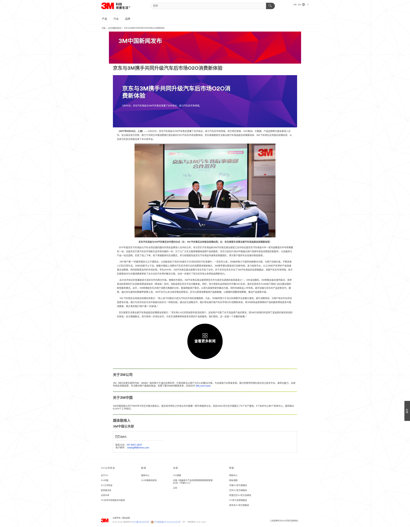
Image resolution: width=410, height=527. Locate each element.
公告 (175, 488)
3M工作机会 (106, 485)
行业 (116, 19)
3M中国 (104, 480)
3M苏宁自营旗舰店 (238, 500)
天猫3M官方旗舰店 (238, 485)
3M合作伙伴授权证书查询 (113, 500)
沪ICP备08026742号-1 (140, 522)
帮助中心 (233, 475)
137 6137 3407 (134, 445)
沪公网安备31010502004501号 (167, 522)
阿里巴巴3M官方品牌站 (240, 495)
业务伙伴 (105, 495)
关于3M (104, 475)
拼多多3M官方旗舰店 (239, 505)
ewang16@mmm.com (138, 448)
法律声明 (116, 518)
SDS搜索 (177, 475)
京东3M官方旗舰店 (238, 490)
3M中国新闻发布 (149, 480)
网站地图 (233, 480)
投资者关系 (106, 490)
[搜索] (270, 6)
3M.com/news (203, 386)
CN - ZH (297, 5)
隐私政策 (126, 518)
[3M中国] (119, 5)
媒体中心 (145, 475)
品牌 (127, 19)
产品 (104, 19)
